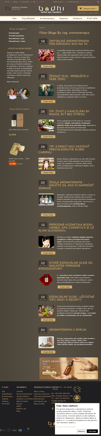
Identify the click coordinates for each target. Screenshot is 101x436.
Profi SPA (92, 18)
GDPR (19, 406)
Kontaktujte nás (40, 401)
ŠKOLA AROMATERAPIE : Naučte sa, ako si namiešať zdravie (66, 185)
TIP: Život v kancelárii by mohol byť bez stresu (69, 112)
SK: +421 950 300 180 (60, 393)
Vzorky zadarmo (23, 396)
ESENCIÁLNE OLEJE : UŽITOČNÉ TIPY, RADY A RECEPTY (71, 298)
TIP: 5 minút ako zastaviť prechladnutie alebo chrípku (63, 149)
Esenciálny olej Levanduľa (19, 129)
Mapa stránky (39, 404)
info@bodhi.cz (57, 403)
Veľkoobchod (73, 2)
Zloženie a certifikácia (25, 399)
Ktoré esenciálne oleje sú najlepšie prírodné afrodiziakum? (65, 265)
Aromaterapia (47, 18)
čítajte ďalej (48, 66)
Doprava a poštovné (42, 394)
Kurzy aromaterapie (24, 394)
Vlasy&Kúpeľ (28, 18)
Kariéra (19, 404)
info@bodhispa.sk (58, 401)
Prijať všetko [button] (92, 431)
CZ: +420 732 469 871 (60, 398)
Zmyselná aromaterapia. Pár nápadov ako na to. (69, 42)
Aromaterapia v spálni (67, 329)
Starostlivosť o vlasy (17, 41)
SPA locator (59, 2)
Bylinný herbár (22, 401)
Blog (16, 2)
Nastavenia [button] (81, 431)
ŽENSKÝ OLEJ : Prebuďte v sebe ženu (69, 77)
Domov (42, 28)
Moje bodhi (87, 2)
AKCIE (41, 2)
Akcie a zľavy (39, 391)
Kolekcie (77, 18)
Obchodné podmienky (42, 396)
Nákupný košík (89, 9)
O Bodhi (20, 391)
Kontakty (25, 2)
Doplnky (64, 18)
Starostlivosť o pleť (16, 38)
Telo (14, 18)
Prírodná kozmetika (16, 36)
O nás (7, 2)
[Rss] (96, 32)
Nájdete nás (21, 409)
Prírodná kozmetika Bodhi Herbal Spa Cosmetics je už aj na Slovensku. (66, 227)
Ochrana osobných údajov (66, 427)
